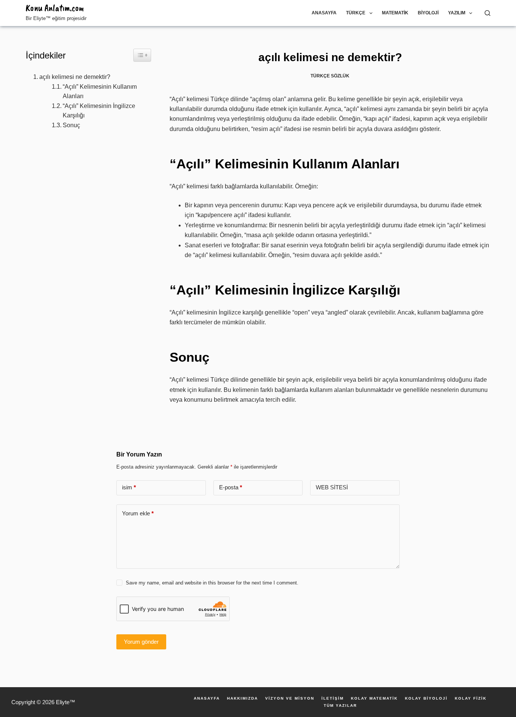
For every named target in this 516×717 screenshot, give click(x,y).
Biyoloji (428, 12)
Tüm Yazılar (340, 706)
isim (129, 487)
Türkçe (355, 12)
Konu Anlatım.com (55, 8)
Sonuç (71, 125)
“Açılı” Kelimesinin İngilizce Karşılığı (99, 111)
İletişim (332, 698)
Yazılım (456, 12)
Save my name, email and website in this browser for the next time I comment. (212, 583)
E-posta (230, 487)
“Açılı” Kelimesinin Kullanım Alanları (100, 91)
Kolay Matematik (374, 698)
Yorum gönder (141, 641)
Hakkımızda (242, 698)
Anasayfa (324, 12)
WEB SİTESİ (332, 487)
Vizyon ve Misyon (289, 698)
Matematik (395, 12)
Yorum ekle (138, 513)
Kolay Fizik (471, 698)
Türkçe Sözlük (330, 76)
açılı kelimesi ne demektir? (74, 77)
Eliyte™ (65, 702)
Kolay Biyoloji (426, 698)
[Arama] (487, 13)
